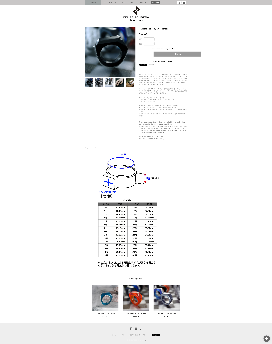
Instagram (155, 2)
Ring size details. (91, 148)
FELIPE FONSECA (110, 2)
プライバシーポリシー (119, 335)
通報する (151, 65)
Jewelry (93, 2)
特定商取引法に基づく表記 (137, 335)
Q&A (123, 2)
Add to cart (177, 54)
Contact (143, 2)
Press (132, 2)
